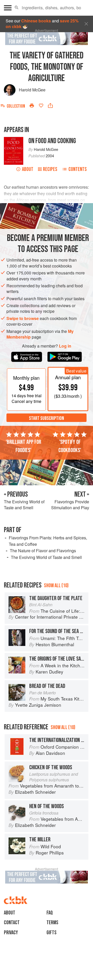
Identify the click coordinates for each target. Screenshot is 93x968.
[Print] (31, 105)
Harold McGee (32, 90)
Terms (52, 922)
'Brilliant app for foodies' (23, 446)
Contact (12, 922)
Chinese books (36, 21)
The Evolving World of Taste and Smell (46, 557)
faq (50, 913)
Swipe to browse (22, 318)
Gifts (52, 932)
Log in (65, 346)
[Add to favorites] (41, 105)
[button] (16, 7)
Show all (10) (56, 585)
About (27, 169)
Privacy (11, 932)
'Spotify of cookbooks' (69, 446)
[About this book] (13, 140)
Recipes (50, 169)
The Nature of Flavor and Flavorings (43, 551)
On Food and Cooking (52, 141)
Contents (77, 169)
